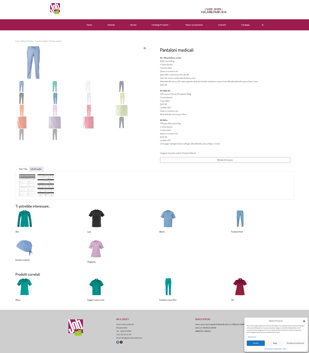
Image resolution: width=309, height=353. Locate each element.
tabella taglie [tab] (36, 169)
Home (89, 25)
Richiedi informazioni (225, 160)
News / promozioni (194, 25)
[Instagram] (121, 342)
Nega (275, 343)
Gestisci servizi (252, 337)
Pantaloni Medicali (189, 153)
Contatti (222, 25)
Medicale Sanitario (27, 41)
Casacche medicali (41, 41)
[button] (304, 321)
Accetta (256, 343)
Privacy (285, 349)
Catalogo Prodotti (160, 25)
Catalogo (245, 25)
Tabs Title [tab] (23, 169)
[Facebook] (117, 342)
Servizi (133, 25)
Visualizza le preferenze (295, 343)
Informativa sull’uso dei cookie (272, 349)
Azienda (111, 25)
